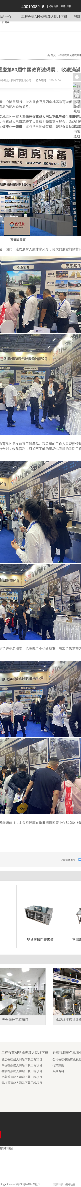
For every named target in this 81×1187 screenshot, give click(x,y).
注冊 (68, 6)
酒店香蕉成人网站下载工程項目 (21, 1059)
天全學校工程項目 (15, 1019)
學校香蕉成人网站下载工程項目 (21, 1082)
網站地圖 (54, 6)
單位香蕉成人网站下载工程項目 (21, 1065)
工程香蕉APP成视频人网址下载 (44, 16)
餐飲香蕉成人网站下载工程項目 (21, 1071)
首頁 (53, 55)
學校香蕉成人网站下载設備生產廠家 (52, 116)
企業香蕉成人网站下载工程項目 (21, 1077)
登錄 (63, 6)
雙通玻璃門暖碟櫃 (40, 939)
